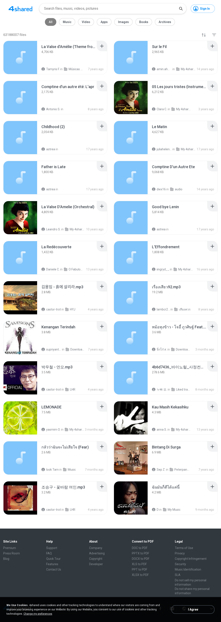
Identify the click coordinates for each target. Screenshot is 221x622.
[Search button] (181, 8)
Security (180, 564)
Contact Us (53, 569)
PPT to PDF (139, 569)
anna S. (162, 429)
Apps (104, 22)
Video (86, 22)
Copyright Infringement (191, 558)
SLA (177, 575)
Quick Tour (53, 558)
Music (67, 22)
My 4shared (77, 429)
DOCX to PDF (140, 558)
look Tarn (52, 469)
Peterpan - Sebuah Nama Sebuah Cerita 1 (181, 469)
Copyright (95, 558)
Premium (9, 548)
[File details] (20, 57)
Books (143, 22)
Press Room (11, 553)
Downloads (77, 349)
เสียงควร (185, 309)
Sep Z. (161, 469)
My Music (174, 509)
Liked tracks (183, 389)
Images (123, 22)
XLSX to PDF (140, 575)
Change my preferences (38, 613)
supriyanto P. (53, 349)
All (50, 22)
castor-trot (53, 309)
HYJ (72, 309)
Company (95, 548)
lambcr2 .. (163, 309)
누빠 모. (162, 389)
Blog (6, 558)
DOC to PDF (139, 548)
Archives (165, 22)
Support (51, 548)
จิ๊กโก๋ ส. (162, 349)
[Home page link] (20, 8)
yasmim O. (53, 429)
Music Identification (188, 569)
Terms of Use (184, 548)
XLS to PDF (139, 564)
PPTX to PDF (140, 553)
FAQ (49, 553)
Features (52, 564)
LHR (72, 389)
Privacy (180, 553)
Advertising (97, 553)
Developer (96, 564)
